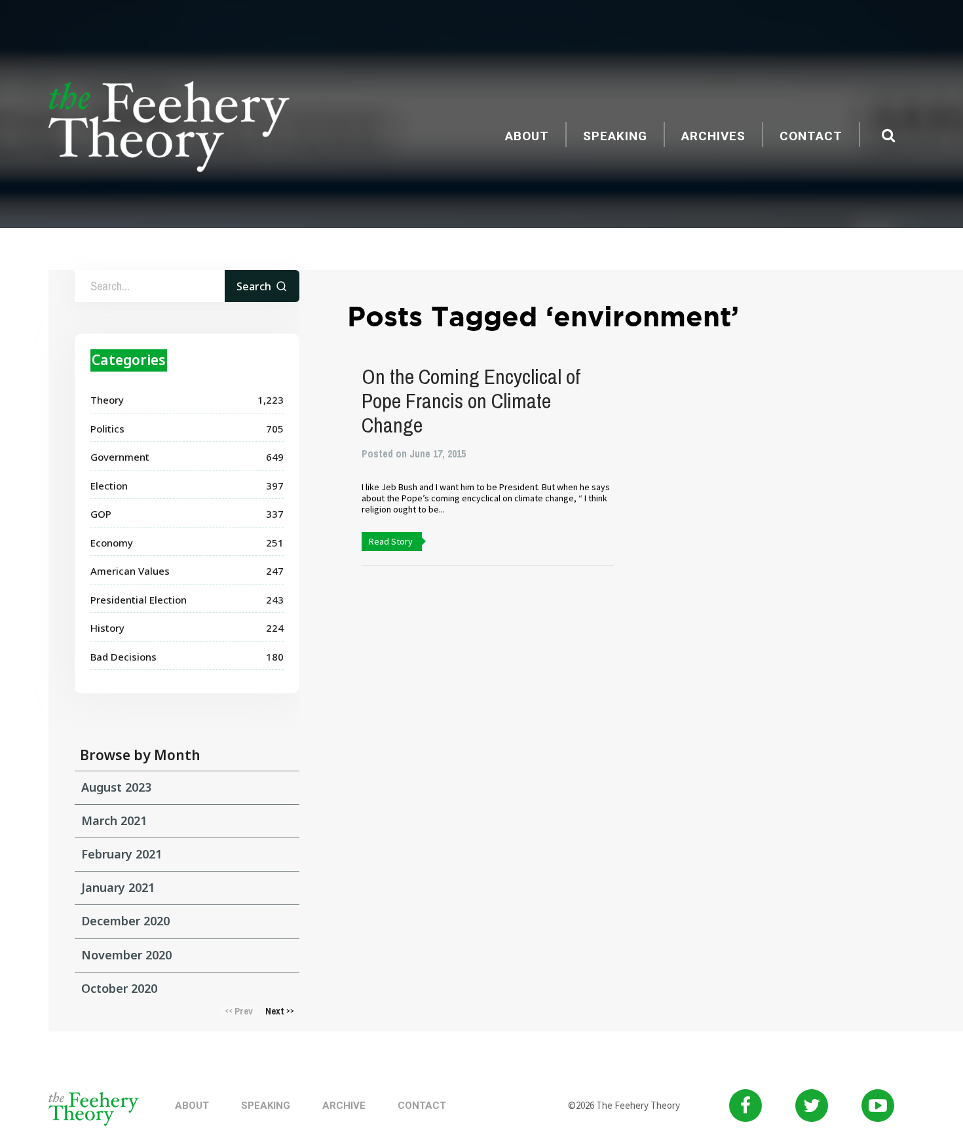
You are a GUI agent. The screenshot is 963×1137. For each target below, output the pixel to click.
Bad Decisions (123, 656)
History (107, 627)
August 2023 (116, 787)
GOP (100, 513)
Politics (107, 428)
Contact (811, 136)
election (109, 485)
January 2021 (118, 887)
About (527, 136)
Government (119, 456)
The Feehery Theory (169, 128)
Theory (107, 399)
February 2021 (121, 854)
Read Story (391, 541)
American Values (130, 570)
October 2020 (119, 988)
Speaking (615, 136)
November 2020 (126, 955)
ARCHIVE (344, 1105)
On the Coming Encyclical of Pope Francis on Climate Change (471, 400)
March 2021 (114, 820)
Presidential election (138, 599)
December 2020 (125, 921)
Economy (111, 542)
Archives (713, 136)
